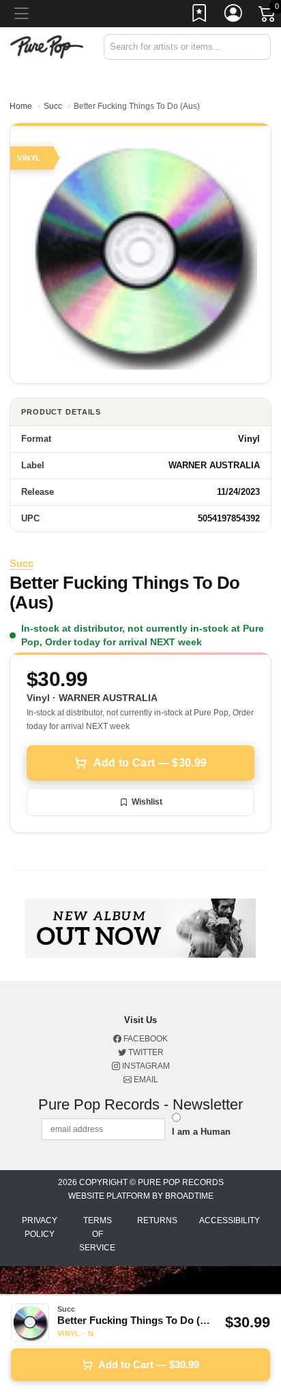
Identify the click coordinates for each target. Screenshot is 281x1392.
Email (145, 1079)
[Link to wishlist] (199, 15)
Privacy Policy (39, 1227)
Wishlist (147, 802)
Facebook (144, 1038)
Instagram (145, 1066)
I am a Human (201, 1132)
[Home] (46, 46)
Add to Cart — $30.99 (150, 762)
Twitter (145, 1052)
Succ (53, 106)
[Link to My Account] (233, 15)
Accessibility (229, 1220)
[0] (268, 16)
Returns (157, 1220)
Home (21, 106)
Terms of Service (97, 1234)
